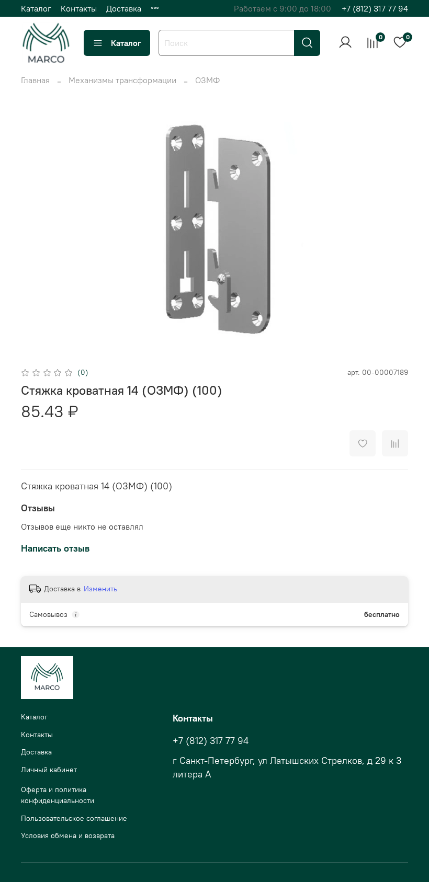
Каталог (36, 8)
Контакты (79, 8)
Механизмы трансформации (122, 80)
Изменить (100, 588)
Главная (35, 80)
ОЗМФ (207, 80)
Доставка (123, 8)
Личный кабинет (49, 769)
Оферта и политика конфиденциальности (57, 795)
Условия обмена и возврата (68, 835)
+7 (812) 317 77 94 (375, 8)
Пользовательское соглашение (74, 818)
